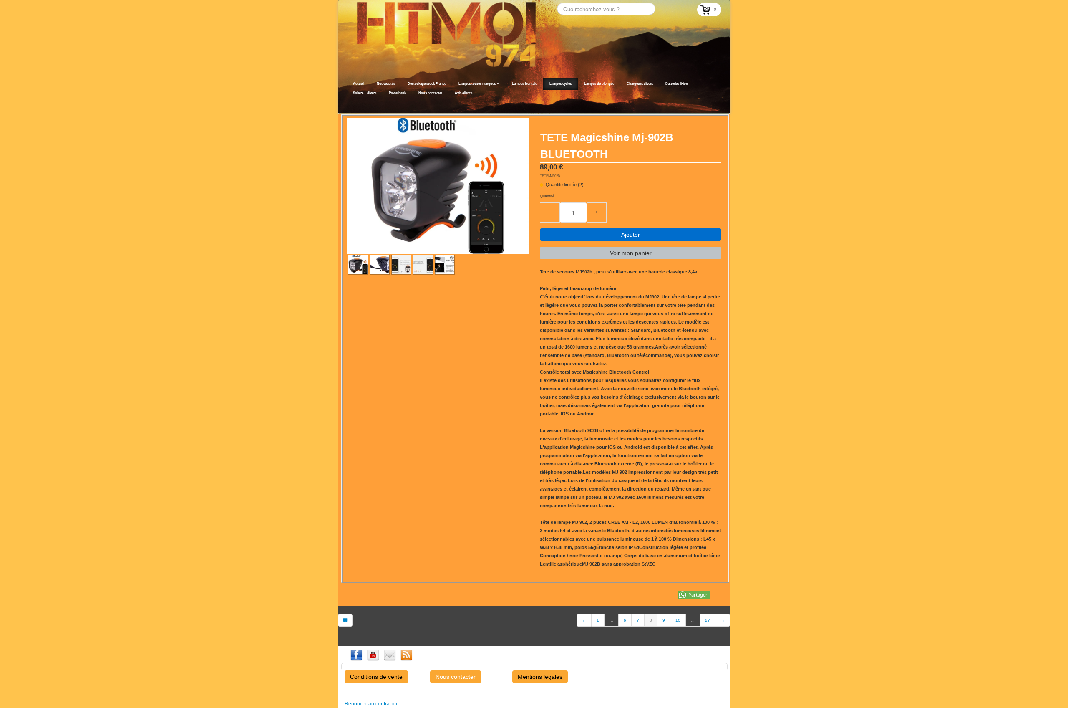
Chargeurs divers (640, 84)
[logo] (349, 103)
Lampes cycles (560, 84)
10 (677, 620)
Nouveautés (386, 84)
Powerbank (397, 93)
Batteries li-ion (676, 84)
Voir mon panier (631, 253)
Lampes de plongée (599, 84)
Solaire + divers (364, 93)
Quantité (547, 196)
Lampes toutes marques (478, 84)
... (611, 620)
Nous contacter (430, 93)
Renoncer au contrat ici (371, 704)
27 (707, 620)
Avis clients (463, 93)
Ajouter (630, 234)
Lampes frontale (524, 84)
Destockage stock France (427, 84)
